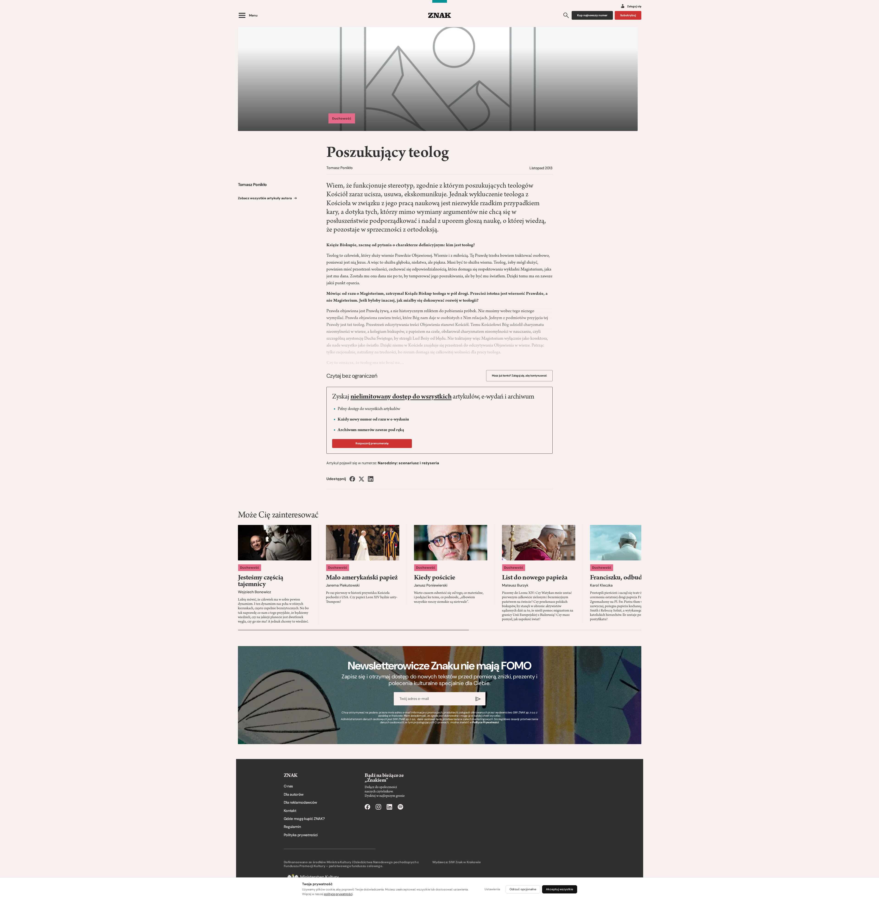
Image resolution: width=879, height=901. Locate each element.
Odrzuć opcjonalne (523, 889)
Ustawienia (492, 889)
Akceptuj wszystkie (559, 889)
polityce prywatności (338, 894)
